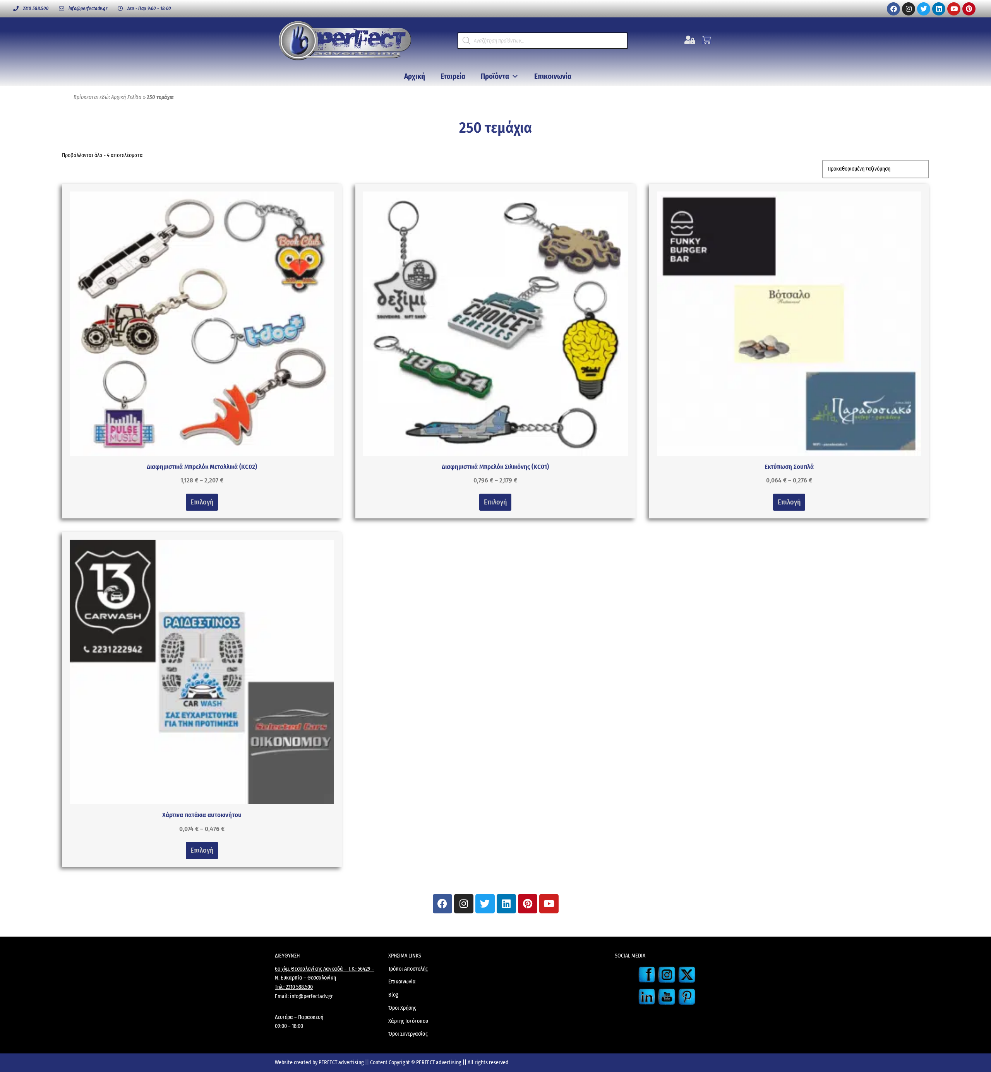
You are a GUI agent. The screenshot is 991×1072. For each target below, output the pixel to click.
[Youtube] (953, 8)
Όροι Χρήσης (402, 1008)
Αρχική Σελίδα (126, 97)
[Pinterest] (969, 8)
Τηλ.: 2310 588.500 (294, 987)
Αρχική (414, 76)
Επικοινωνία (552, 76)
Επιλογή (201, 502)
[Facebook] (893, 8)
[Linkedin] (938, 8)
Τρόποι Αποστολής (408, 969)
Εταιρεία (453, 76)
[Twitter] (923, 8)
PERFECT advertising (342, 1062)
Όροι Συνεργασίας (408, 1034)
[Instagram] (908, 8)
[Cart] (706, 40)
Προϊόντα (495, 76)
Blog (393, 995)
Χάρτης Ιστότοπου (408, 1021)
